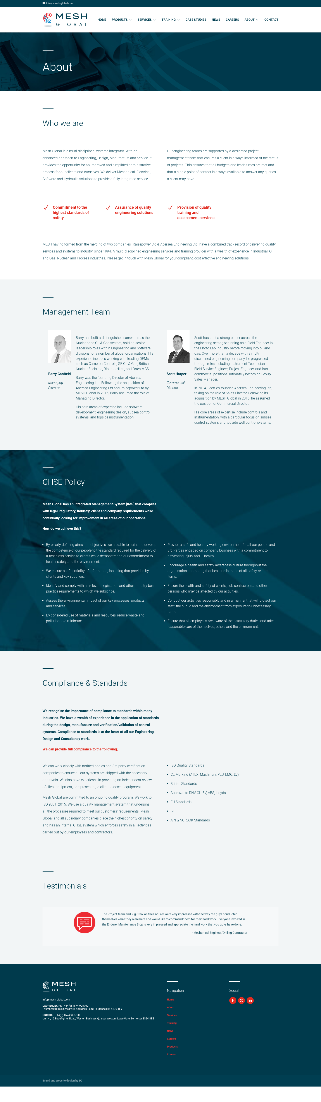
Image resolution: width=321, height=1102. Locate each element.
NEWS (216, 19)
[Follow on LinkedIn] (250, 1000)
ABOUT (250, 19)
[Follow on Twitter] (241, 1000)
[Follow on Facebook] (232, 1000)
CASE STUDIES (196, 19)
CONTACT (271, 19)
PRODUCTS (120, 19)
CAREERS (232, 19)
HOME (102, 19)
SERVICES (145, 19)
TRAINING (169, 19)
